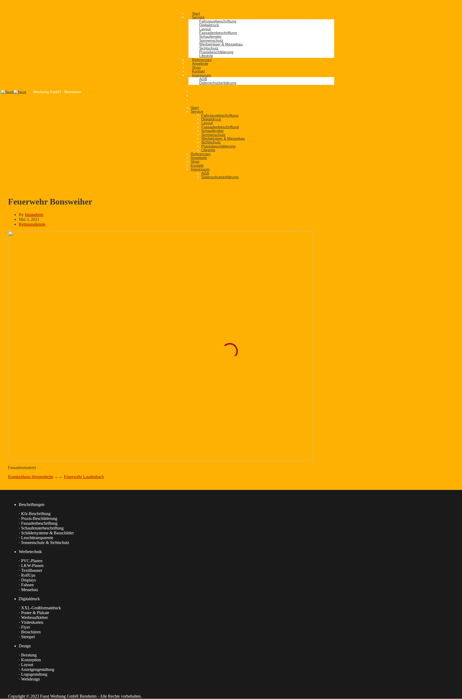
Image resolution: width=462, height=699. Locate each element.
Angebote (199, 158)
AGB (205, 173)
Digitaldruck (211, 119)
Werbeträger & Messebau (223, 138)
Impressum (200, 169)
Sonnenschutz (213, 135)
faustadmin (34, 214)
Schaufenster (212, 131)
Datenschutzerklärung (219, 177)
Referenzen (200, 154)
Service (197, 111)
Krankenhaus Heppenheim (30, 476)
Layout (207, 123)
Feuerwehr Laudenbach (84, 476)
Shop (195, 161)
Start (195, 107)
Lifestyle (208, 150)
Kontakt (197, 165)
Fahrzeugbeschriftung (219, 115)
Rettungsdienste (32, 224)
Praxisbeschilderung (218, 146)
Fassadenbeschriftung (220, 127)
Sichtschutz (211, 142)
